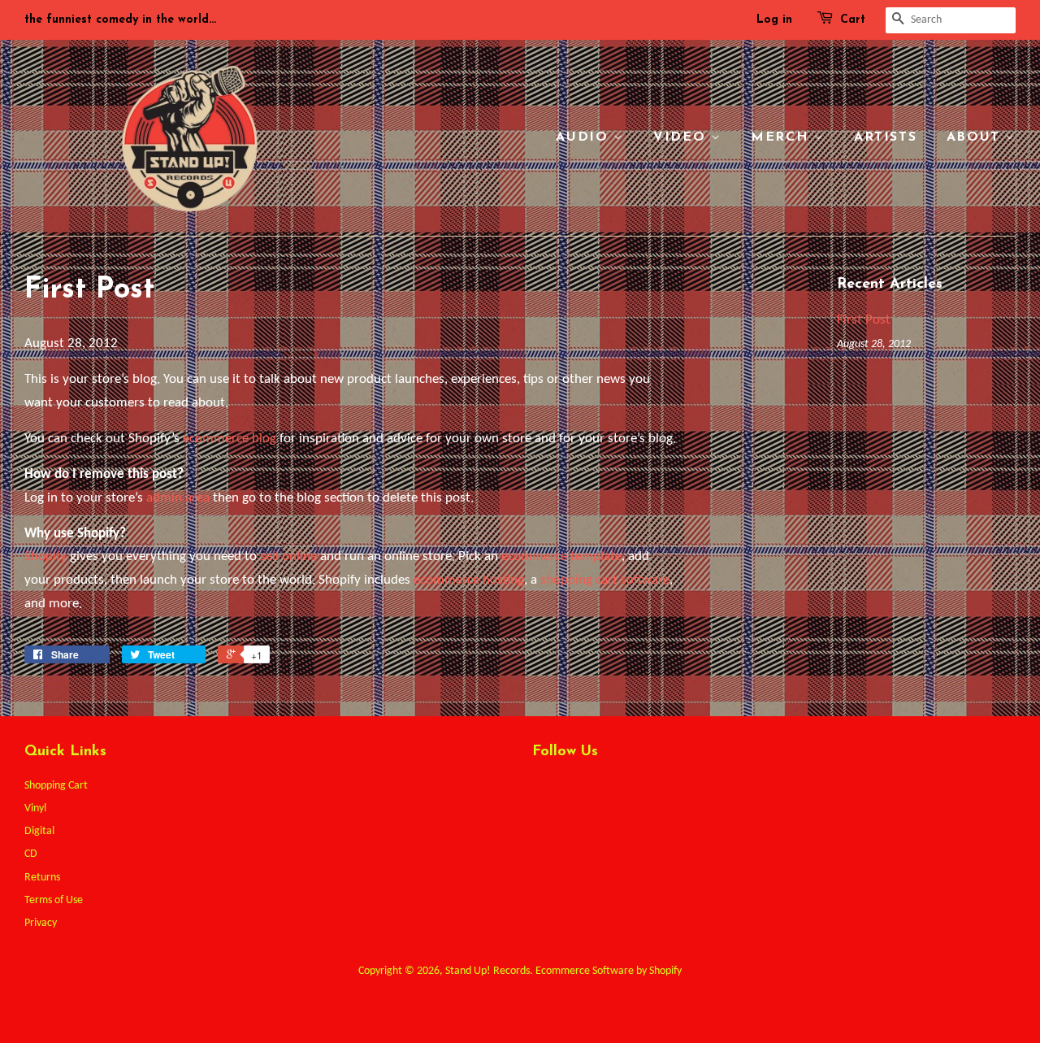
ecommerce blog (229, 438)
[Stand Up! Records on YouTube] (630, 790)
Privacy (40, 923)
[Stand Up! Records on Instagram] (600, 790)
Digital (39, 831)
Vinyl (35, 808)
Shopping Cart (56, 786)
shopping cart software (605, 580)
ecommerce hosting (469, 580)
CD (30, 854)
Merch (782, 137)
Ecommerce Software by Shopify (608, 971)
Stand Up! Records (487, 971)
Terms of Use (53, 900)
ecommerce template (561, 556)
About (976, 137)
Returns (42, 877)
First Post (863, 320)
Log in (774, 20)
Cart (852, 20)
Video (682, 137)
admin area (178, 498)
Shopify (45, 556)
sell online (288, 556)
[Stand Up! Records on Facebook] (570, 790)
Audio (584, 137)
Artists (885, 137)
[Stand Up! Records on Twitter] (541, 790)
